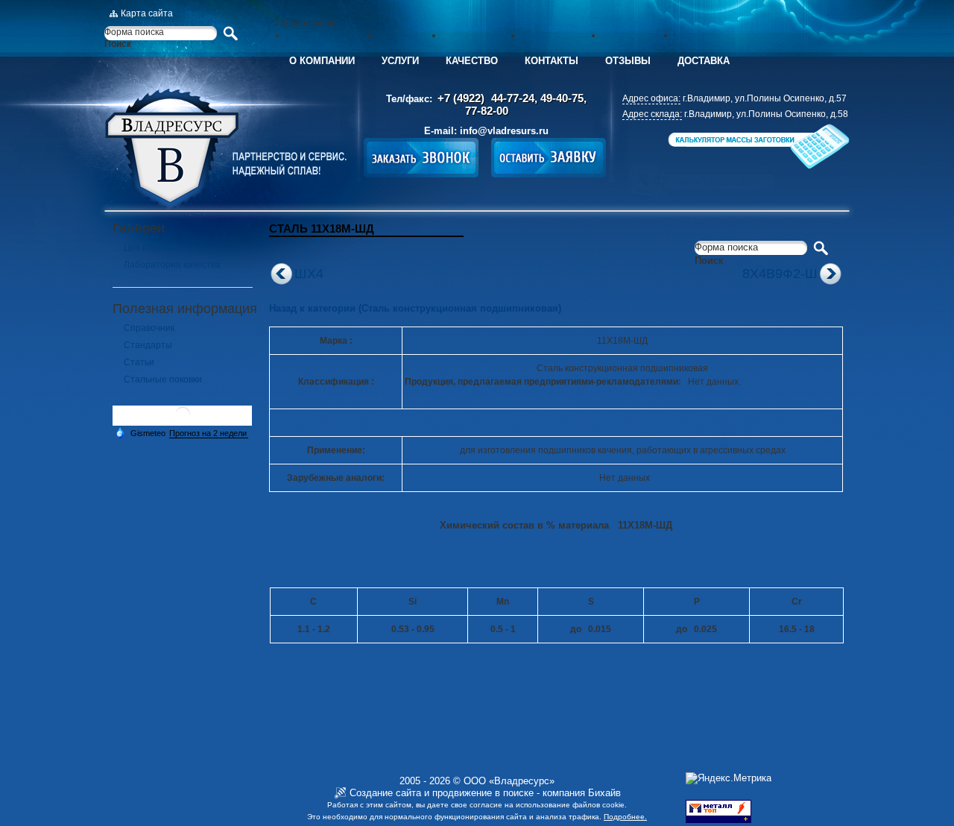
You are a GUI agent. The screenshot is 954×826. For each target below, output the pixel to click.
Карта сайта (147, 13)
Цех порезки (150, 247)
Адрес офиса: (651, 98)
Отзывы (628, 60)
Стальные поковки (163, 379)
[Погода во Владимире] (183, 420)
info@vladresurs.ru (504, 130)
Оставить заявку (548, 157)
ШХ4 (308, 273)
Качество (472, 60)
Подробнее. (625, 817)
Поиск (117, 44)
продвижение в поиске (483, 792)
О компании (322, 60)
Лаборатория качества (172, 264)
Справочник (149, 328)
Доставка (703, 60)
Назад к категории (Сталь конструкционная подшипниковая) (415, 308)
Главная (225, 149)
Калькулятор (757, 146)
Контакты (551, 60)
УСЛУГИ (400, 60)
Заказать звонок (421, 157)
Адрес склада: (652, 114)
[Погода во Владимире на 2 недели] (208, 433)
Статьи (139, 362)
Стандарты (148, 345)
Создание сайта (385, 792)
